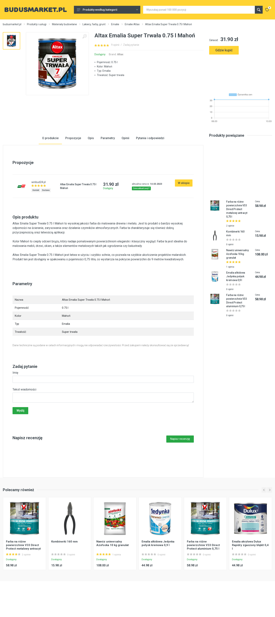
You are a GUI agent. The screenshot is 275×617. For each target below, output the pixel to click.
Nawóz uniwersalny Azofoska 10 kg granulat (237, 254)
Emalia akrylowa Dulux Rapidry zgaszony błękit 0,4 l (250, 545)
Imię (15, 372)
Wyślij (20, 410)
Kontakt (36, 190)
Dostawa (46, 190)
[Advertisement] (240, 72)
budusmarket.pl (12, 24)
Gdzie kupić (224, 50)
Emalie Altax (132, 24)
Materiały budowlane (64, 24)
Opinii (125, 138)
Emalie (115, 24)
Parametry (108, 138)
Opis (91, 138)
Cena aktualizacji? (141, 188)
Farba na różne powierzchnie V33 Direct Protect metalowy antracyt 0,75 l (236, 209)
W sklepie (184, 183)
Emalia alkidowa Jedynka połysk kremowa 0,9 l (235, 276)
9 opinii (115, 44)
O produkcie (50, 138)
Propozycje (73, 138)
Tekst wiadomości (24, 389)
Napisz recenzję (180, 439)
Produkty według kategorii (100, 9)
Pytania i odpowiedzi (150, 138)
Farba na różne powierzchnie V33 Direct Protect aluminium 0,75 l (203, 545)
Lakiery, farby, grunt (94, 24)
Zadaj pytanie (131, 44)
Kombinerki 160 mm (64, 541)
